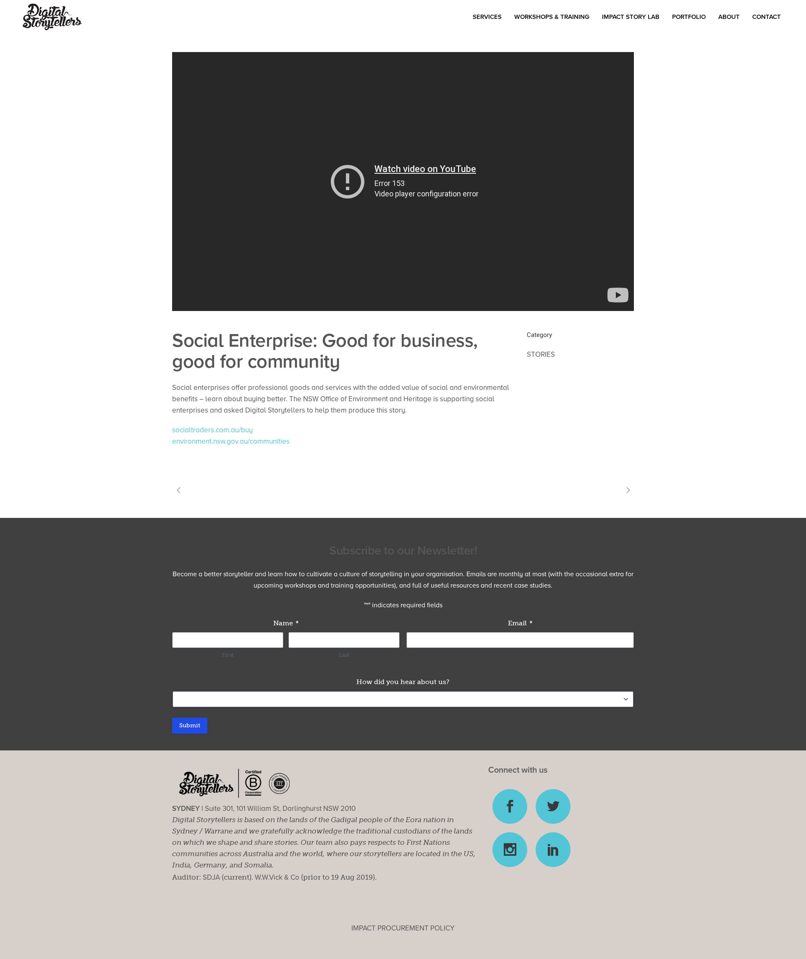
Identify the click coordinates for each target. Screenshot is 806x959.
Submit (189, 725)
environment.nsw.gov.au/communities (231, 441)
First (228, 655)
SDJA (211, 877)
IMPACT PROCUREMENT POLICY (403, 928)
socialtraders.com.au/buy (212, 430)
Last (344, 655)
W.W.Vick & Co (277, 877)
